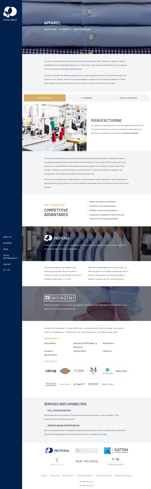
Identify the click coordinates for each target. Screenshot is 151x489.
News (5, 249)
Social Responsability (10, 256)
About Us (7, 237)
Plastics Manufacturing (123, 475)
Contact (7, 264)
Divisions (7, 243)
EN (9, 270)
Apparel (44, 475)
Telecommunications (84, 475)
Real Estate (54, 475)
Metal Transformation (104, 475)
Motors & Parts (68, 475)
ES (4, 270)
